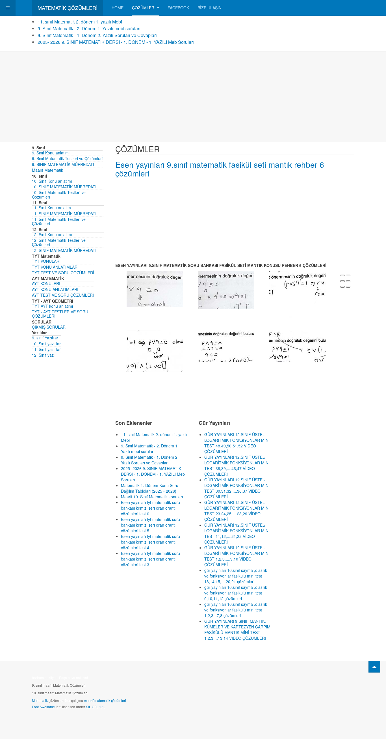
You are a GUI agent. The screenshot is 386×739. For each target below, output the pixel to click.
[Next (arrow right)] (348, 287)
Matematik (40, 700)
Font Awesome (43, 706)
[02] (226, 289)
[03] (297, 293)
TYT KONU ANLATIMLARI (55, 267)
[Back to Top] (374, 667)
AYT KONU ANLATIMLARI (55, 289)
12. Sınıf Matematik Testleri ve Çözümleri (59, 242)
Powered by (328, 679)
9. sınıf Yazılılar (45, 338)
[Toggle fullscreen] (342, 281)
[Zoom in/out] (348, 281)
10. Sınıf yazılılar (46, 343)
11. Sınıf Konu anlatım (51, 207)
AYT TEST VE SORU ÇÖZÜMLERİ (63, 295)
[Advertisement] (193, 96)
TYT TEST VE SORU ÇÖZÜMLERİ (63, 272)
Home (117, 7)
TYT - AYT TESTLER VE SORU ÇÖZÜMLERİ (60, 314)
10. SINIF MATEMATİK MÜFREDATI (64, 186)
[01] (155, 288)
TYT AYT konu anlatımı (52, 306)
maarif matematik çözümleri (105, 700)
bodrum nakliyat (44, 677)
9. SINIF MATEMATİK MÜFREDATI (63, 164)
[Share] (348, 275)
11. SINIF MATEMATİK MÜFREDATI (64, 213)
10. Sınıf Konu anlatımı (52, 181)
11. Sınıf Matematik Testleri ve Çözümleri (59, 221)
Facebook (178, 7)
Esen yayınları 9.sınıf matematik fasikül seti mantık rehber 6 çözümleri (219, 169)
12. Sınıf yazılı (44, 355)
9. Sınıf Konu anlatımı (51, 153)
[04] (155, 350)
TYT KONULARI (46, 261)
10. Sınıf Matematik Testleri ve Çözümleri (59, 194)
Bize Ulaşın (210, 7)
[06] (297, 345)
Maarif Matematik (47, 170)
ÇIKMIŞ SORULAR (49, 327)
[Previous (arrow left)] (342, 287)
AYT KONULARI (46, 283)
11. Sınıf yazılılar (46, 349)
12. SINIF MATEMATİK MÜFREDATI (64, 250)
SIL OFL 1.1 (95, 706)
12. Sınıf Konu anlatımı (52, 234)
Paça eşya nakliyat (73, 677)
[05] (226, 345)
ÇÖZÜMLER (143, 7)
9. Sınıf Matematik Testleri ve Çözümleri (67, 158)
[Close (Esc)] (342, 275)
